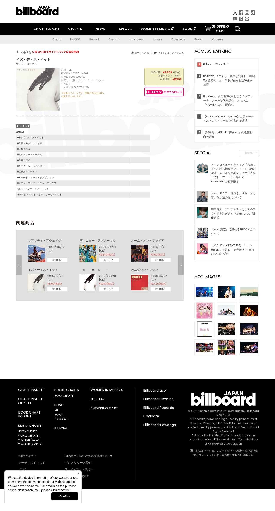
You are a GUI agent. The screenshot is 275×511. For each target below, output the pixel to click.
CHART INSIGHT (46, 28)
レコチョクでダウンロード (164, 92)
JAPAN (58, 415)
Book (198, 39)
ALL (56, 410)
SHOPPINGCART (220, 29)
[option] (100, 265)
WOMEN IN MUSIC (155, 28)
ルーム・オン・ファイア (147, 240)
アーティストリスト (31, 462)
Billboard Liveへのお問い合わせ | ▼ (89, 456)
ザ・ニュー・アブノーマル (97, 240)
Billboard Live (154, 390)
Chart (56, 39)
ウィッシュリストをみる (171, 52)
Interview (136, 39)
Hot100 (75, 39)
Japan (157, 39)
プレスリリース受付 (78, 462)
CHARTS (75, 28)
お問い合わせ (27, 456)
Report (94, 39)
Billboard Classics (158, 399)
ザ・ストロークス (26, 64)
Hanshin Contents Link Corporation (221, 411)
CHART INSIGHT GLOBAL (31, 401)
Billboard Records (158, 407)
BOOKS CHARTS (66, 390)
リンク (22, 469)
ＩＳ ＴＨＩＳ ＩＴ (94, 269)
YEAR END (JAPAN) (29, 440)
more (249, 153)
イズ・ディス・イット (43, 269)
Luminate (151, 416)
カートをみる (142, 52)
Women (217, 39)
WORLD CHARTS (28, 435)
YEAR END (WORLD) (30, 444)
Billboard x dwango (159, 424)
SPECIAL (125, 28)
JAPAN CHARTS (27, 431)
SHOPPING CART (104, 408)
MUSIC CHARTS (30, 426)
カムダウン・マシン (144, 269)
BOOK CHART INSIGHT (29, 415)
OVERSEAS (60, 419)
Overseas (178, 39)
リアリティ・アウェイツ (44, 240)
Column (114, 39)
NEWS (100, 28)
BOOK (187, 28)
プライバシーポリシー (80, 469)
